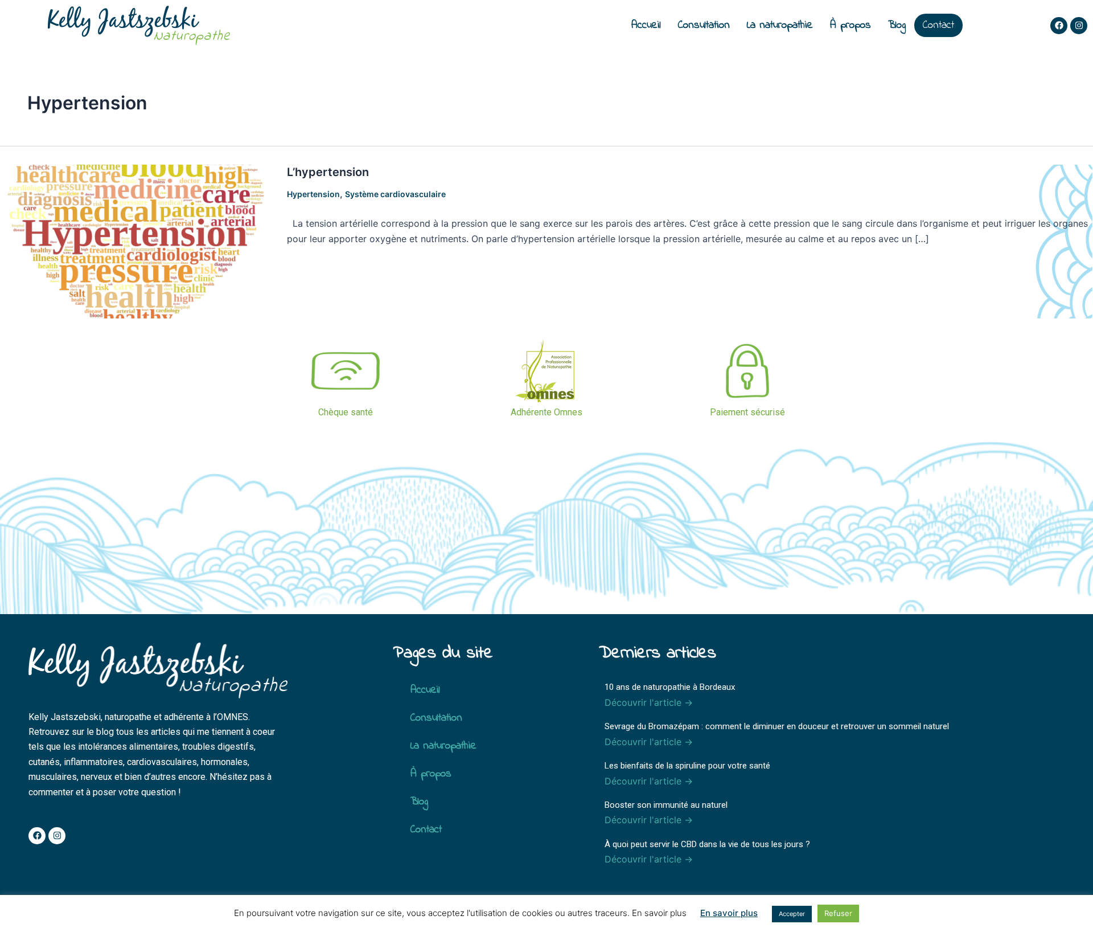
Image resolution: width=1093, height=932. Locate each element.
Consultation (704, 25)
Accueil (646, 25)
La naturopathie (780, 25)
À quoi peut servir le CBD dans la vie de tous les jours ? (707, 844)
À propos (850, 25)
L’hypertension (328, 172)
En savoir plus (729, 913)
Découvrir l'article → (649, 702)
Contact (938, 25)
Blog (897, 25)
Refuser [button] (838, 913)
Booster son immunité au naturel (666, 805)
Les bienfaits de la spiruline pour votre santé (687, 766)
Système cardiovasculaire (395, 194)
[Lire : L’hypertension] (136, 240)
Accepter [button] (792, 914)
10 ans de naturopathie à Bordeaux (670, 687)
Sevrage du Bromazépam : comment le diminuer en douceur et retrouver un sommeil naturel (777, 726)
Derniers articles (657, 653)
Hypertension (313, 194)
